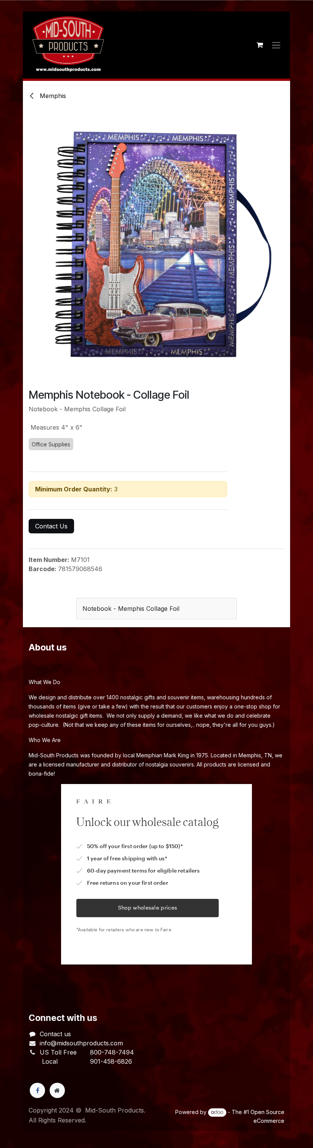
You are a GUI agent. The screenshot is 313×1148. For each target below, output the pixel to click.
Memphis (52, 96)
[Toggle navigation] (276, 45)
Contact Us (51, 526)
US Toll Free (58, 1052)
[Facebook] (37, 1090)
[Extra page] (57, 1090)
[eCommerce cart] (259, 45)
